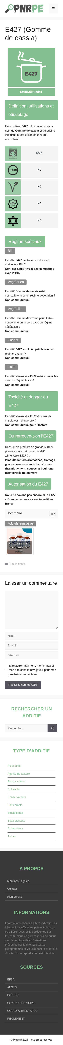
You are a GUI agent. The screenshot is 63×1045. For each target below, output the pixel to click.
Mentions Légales (18, 881)
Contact (12, 888)
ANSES (12, 987)
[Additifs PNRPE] (24, 8)
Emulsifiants (17, 564)
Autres (12, 836)
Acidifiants (14, 765)
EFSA (10, 979)
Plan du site (14, 896)
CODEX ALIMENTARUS (22, 1010)
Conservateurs (17, 797)
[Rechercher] (52, 728)
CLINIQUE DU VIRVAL (21, 1003)
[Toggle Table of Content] (51, 514)
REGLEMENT (16, 1018)
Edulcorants (15, 805)
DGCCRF (13, 995)
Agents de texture (19, 773)
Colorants (14, 789)
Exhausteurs (15, 828)
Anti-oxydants (16, 781)
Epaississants (16, 820)
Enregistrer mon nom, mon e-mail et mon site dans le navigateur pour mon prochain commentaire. (32, 670)
